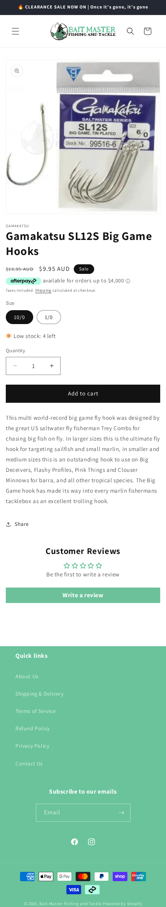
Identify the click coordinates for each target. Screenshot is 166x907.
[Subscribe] (121, 813)
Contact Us (29, 763)
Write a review (83, 595)
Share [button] (22, 523)
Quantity (15, 350)
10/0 (19, 317)
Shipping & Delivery (39, 693)
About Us (27, 676)
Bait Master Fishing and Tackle (70, 903)
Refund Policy (32, 728)
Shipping (43, 290)
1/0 (49, 317)
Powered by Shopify (122, 903)
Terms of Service (35, 711)
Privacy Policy (32, 745)
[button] (15, 31)
